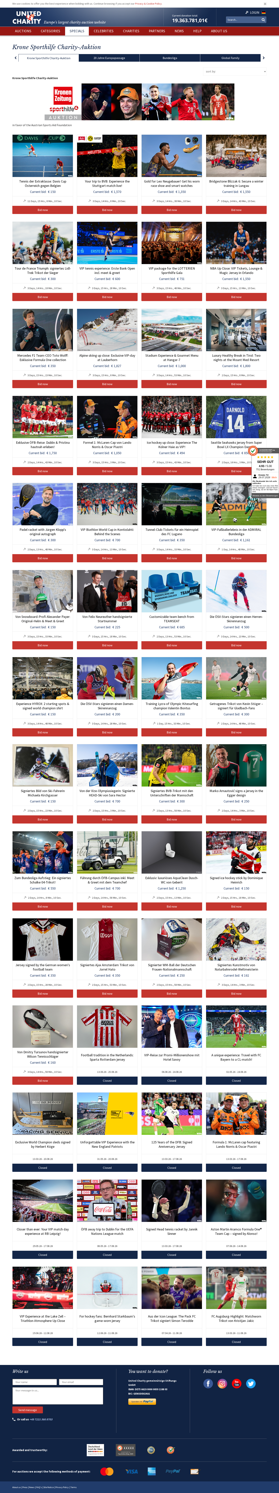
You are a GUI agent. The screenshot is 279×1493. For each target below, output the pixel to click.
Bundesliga (170, 58)
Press (24, 1487)
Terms (73, 1487)
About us (16, 1487)
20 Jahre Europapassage (109, 58)
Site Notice (48, 1487)
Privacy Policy (62, 1487)
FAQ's (39, 1487)
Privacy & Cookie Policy (148, 3)
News (31, 1487)
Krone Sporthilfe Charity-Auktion (48, 58)
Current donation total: (185, 15)
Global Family (230, 58)
